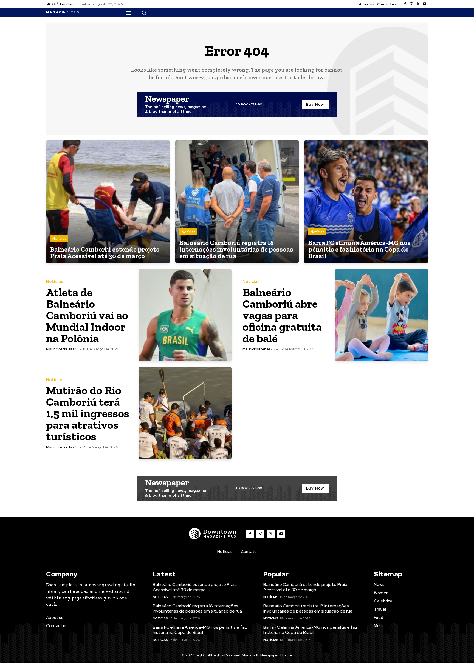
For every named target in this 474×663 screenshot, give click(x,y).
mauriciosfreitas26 (62, 349)
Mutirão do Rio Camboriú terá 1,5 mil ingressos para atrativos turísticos (87, 413)
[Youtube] (424, 4)
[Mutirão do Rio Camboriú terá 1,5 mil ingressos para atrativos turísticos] (185, 413)
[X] (418, 4)
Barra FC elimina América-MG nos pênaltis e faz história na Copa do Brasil (200, 629)
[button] (144, 12)
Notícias (59, 238)
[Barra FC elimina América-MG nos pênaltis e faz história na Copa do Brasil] (366, 202)
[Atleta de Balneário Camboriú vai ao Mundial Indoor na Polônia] (185, 315)
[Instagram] (411, 4)
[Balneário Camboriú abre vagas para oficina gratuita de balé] (381, 315)
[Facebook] (405, 4)
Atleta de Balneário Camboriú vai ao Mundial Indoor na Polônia (87, 315)
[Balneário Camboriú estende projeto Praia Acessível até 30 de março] (108, 202)
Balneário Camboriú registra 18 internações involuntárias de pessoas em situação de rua (197, 608)
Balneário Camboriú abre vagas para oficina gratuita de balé (282, 315)
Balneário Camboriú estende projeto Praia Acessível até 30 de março (195, 587)
